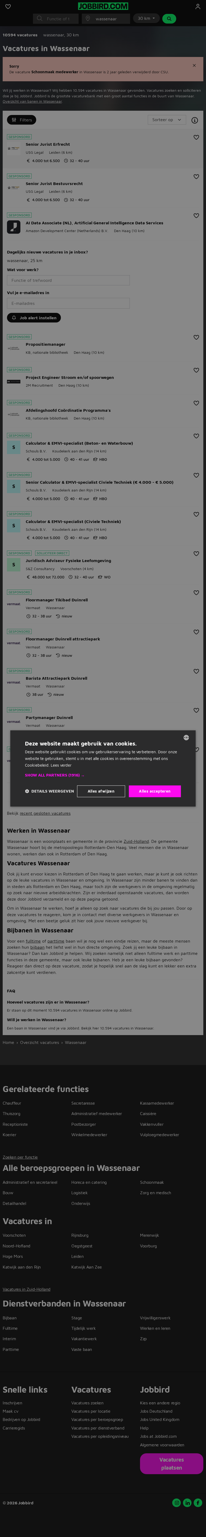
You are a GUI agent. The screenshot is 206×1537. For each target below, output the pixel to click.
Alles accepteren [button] (155, 791)
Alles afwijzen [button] (101, 791)
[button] (103, 775)
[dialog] (103, 768)
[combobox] (186, 737)
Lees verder (61, 765)
